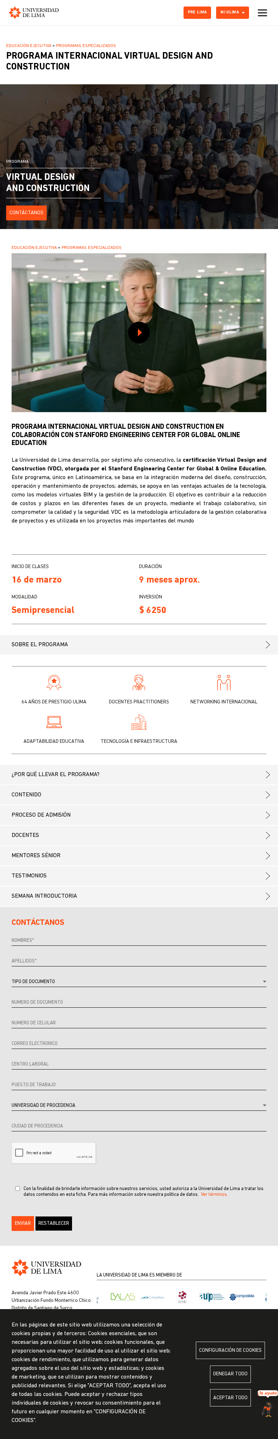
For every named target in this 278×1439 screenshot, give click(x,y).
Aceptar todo (230, 1398)
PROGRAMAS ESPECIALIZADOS (86, 46)
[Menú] (262, 12)
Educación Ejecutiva (28, 46)
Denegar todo (230, 1374)
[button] (23, 1223)
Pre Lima (197, 12)
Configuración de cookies (230, 1350)
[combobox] (139, 982)
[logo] (34, 13)
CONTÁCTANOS (26, 213)
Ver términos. (214, 1194)
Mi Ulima (229, 12)
